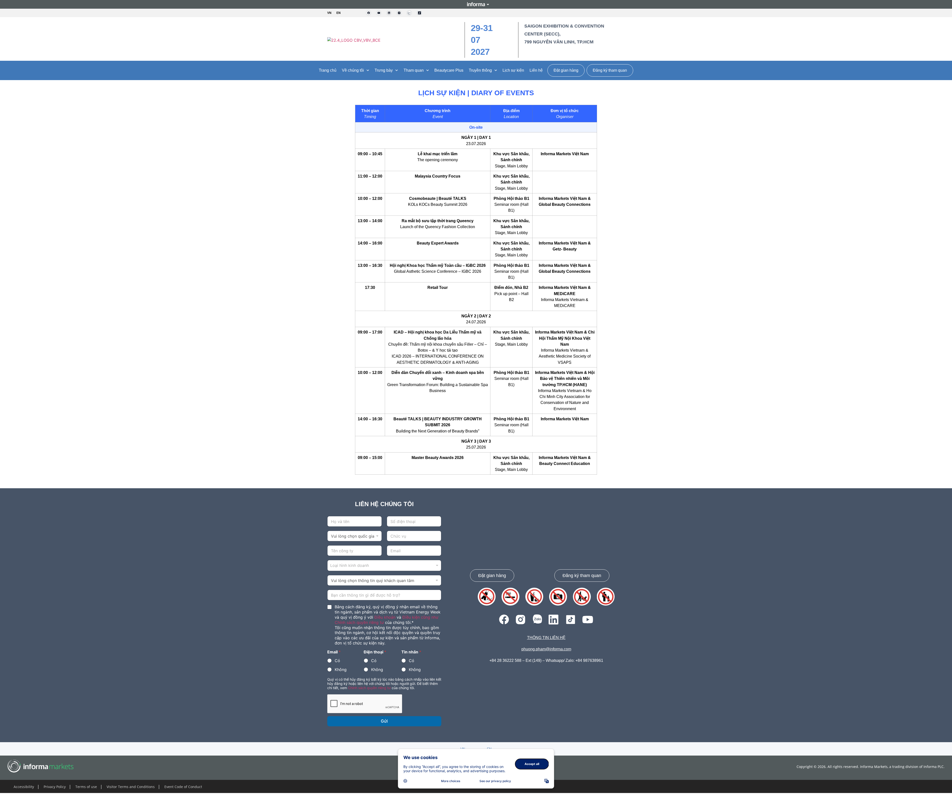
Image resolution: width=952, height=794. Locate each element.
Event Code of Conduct (183, 786)
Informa (476, 4)
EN (338, 13)
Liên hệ (536, 70)
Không (341, 669)
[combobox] (384, 565)
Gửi (384, 721)
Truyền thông (480, 70)
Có (337, 660)
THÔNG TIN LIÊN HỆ (546, 638)
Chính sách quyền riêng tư (369, 688)
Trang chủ (327, 70)
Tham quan (414, 70)
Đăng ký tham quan (610, 70)
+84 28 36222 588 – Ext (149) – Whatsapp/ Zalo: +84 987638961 (546, 660)
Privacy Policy (55, 786)
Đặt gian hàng (566, 70)
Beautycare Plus (448, 70)
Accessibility (24, 786)
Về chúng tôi (353, 70)
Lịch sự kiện (513, 70)
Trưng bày (384, 70)
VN (329, 13)
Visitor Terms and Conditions (131, 786)
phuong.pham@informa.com (546, 649)
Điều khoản (384, 617)
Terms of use (86, 786)
